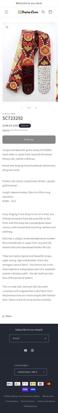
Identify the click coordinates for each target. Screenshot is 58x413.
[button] (6, 12)
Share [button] (9, 316)
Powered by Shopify (31, 396)
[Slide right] (36, 107)
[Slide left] (21, 107)
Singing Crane (17, 396)
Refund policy (48, 396)
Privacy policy (12, 401)
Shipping (5, 130)
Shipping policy (30, 406)
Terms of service (27, 401)
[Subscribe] (45, 338)
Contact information (46, 401)
